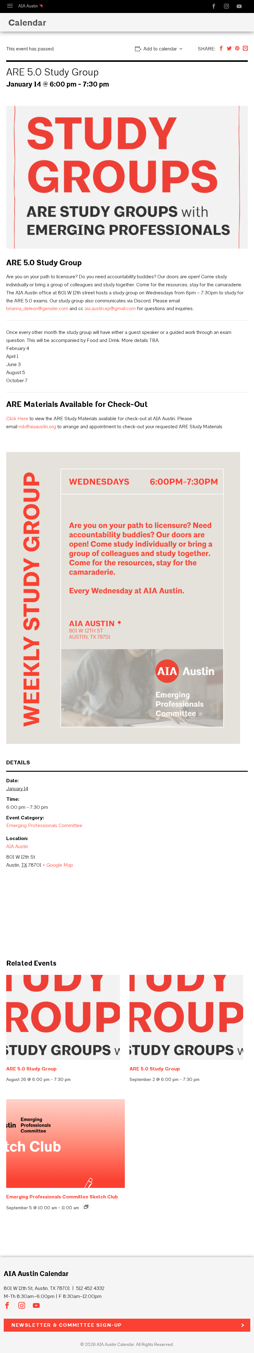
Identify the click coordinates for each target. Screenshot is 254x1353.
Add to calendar (160, 49)
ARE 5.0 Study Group (31, 1069)
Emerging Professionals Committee (44, 825)
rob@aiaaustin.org (37, 426)
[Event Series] (86, 1207)
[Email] (245, 49)
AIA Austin (28, 6)
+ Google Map (57, 865)
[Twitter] (229, 49)
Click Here (17, 418)
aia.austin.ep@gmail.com (110, 308)
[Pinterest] (237, 49)
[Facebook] (221, 49)
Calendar (26, 22)
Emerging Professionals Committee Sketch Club (62, 1197)
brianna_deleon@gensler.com (37, 308)
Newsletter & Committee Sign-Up (66, 1325)
